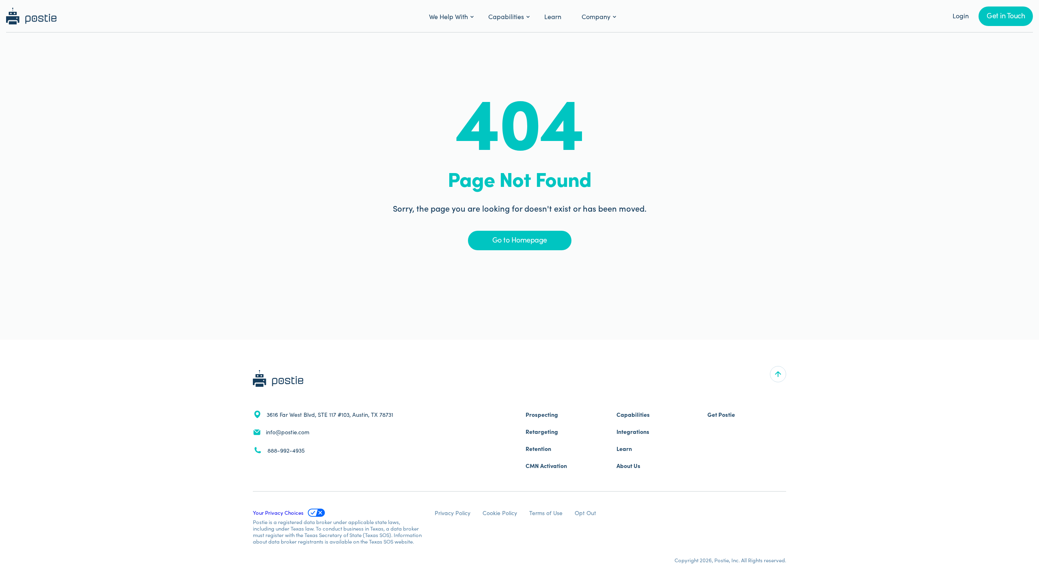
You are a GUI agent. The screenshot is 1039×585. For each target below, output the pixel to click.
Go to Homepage (519, 239)
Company (596, 16)
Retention (538, 448)
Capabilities (506, 16)
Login (961, 15)
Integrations (633, 431)
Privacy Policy (452, 513)
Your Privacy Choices (278, 512)
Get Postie (721, 414)
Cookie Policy (500, 513)
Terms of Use (546, 513)
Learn (552, 16)
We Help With (448, 16)
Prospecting (542, 414)
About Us (628, 466)
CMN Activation (546, 466)
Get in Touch (1006, 15)
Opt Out (585, 513)
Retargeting (542, 431)
